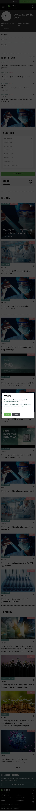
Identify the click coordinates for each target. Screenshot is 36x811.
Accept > (8, 414)
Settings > (16, 414)
